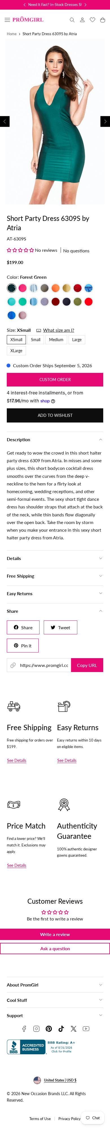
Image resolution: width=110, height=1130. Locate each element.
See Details (16, 760)
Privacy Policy (69, 1119)
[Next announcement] (85, 4)
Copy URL (87, 665)
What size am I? (58, 330)
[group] (55, 121)
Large (77, 339)
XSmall (16, 339)
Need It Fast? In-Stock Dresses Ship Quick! (62, 4)
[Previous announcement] (24, 4)
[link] (82, 20)
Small (35, 339)
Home (12, 34)
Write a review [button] (55, 934)
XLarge (16, 350)
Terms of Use (40, 1119)
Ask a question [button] (55, 948)
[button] (7, 20)
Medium (56, 339)
